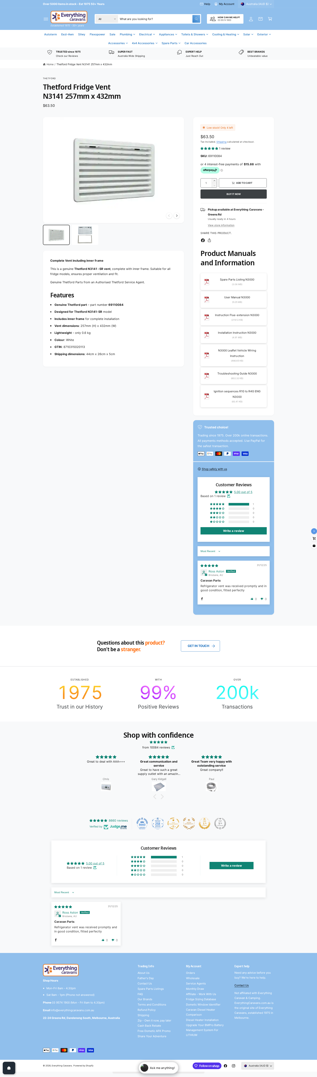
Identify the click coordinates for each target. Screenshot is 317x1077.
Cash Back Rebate (149, 1025)
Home (50, 64)
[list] (158, 54)
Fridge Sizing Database (201, 999)
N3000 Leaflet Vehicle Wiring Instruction (237, 353)
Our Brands (145, 999)
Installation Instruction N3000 (237, 332)
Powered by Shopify (83, 1065)
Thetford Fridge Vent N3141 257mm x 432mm (84, 64)
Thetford (49, 78)
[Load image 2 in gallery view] (85, 235)
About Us (144, 973)
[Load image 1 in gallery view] (56, 235)
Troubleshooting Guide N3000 (237, 373)
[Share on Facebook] (203, 240)
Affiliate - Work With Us (201, 994)
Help (207, 4)
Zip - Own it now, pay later (154, 1020)
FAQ (140, 994)
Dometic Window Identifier (203, 1004)
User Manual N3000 (237, 297)
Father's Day (146, 978)
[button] (46, 19)
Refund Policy (147, 1010)
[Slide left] (169, 216)
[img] (209, 565)
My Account (226, 4)
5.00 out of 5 (243, 492)
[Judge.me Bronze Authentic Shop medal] (189, 823)
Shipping (221, 141)
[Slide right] (177, 216)
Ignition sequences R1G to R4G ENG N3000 (237, 394)
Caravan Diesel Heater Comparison (200, 1012)
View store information (221, 225)
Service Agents (196, 983)
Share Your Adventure (152, 1036)
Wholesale (193, 978)
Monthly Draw (195, 989)
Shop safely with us (214, 469)
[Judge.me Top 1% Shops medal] (204, 823)
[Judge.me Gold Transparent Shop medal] (173, 823)
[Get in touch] (260, 19)
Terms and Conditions (152, 1004)
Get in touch (198, 646)
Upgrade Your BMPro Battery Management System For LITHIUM (205, 1030)
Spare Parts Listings (151, 989)
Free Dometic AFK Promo (154, 1031)
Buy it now (234, 194)
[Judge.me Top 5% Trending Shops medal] (220, 823)
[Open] (9, 1068)
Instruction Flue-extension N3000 (237, 315)
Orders (190, 973)
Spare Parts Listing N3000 (237, 279)
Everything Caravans (62, 1065)
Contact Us (145, 983)
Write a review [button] (233, 531)
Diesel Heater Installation (202, 1020)
